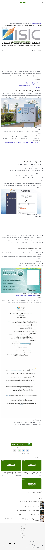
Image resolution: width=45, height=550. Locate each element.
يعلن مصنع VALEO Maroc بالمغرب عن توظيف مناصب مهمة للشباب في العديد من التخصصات (12, 473)
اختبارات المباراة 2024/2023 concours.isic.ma (28, 85)
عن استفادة (23, 526)
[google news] (12, 543)
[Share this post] (2, 51)
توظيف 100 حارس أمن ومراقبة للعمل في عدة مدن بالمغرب (27, 510)
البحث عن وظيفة (22, 524)
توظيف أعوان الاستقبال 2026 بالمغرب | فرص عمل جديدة (27, 501)
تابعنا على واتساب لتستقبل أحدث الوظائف (19, 444)
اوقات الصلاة (22, 528)
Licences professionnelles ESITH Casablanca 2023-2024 (26, 246)
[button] (1, 2)
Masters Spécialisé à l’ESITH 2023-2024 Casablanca (26, 295)
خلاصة (37, 87)
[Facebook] (14, 543)
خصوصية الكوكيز (22, 535)
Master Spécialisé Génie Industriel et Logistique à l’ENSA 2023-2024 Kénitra (21, 142)
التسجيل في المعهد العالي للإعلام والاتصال (29, 84)
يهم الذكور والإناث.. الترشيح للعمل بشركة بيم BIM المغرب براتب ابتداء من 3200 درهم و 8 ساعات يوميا (32, 473)
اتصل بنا (22, 537)
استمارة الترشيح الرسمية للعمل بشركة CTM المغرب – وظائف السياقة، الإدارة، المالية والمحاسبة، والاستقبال (20, 519)
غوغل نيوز (22, 530)
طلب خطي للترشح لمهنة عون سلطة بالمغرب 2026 (29, 514)
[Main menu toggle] (42, 2)
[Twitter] (10, 543)
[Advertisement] (22, 13)
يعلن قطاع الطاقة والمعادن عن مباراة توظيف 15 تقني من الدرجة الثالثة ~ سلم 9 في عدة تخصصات (32, 491)
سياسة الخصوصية (22, 532)
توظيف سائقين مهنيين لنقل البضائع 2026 (30, 506)
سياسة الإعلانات (22, 533)
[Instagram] (9, 543)
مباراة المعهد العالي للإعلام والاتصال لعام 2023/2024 (29, 82)
